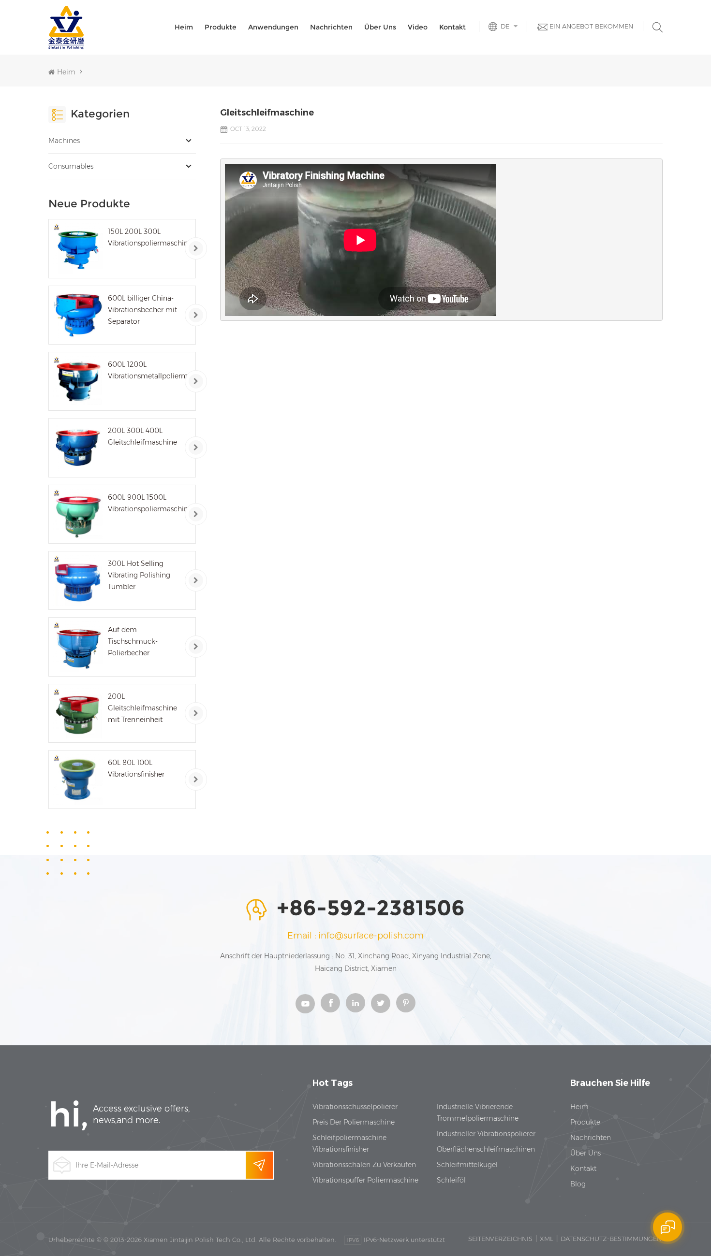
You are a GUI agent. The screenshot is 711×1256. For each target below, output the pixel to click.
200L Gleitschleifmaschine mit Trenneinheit (142, 708)
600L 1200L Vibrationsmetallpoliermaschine (147, 370)
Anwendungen (273, 27)
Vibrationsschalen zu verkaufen (364, 1164)
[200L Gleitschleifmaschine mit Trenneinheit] (78, 713)
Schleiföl (451, 1180)
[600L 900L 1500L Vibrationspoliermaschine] (78, 514)
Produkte (221, 27)
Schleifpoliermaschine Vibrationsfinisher (349, 1143)
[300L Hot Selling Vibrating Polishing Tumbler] (78, 580)
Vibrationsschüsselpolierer (355, 1106)
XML (546, 1238)
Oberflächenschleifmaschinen (486, 1149)
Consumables (70, 166)
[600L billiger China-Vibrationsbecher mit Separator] (78, 315)
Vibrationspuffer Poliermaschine (365, 1180)
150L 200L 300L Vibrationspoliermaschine (147, 237)
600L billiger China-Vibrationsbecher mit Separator (142, 310)
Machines (64, 140)
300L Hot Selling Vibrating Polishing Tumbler (139, 575)
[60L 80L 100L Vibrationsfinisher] (78, 779)
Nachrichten (331, 27)
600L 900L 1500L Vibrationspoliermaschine (147, 503)
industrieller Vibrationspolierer (486, 1133)
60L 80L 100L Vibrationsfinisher (136, 768)
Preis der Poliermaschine (353, 1122)
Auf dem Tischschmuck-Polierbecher (133, 641)
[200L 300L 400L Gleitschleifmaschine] (78, 447)
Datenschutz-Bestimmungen (611, 1238)
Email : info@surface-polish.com (355, 935)
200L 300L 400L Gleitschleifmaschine (142, 436)
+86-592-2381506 (371, 908)
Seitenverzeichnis (500, 1238)
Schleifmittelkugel (467, 1164)
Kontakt (452, 27)
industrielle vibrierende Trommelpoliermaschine (477, 1112)
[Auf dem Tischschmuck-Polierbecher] (78, 646)
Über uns (380, 27)
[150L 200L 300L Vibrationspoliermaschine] (78, 248)
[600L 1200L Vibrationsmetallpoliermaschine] (78, 381)
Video (418, 27)
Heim (184, 27)
